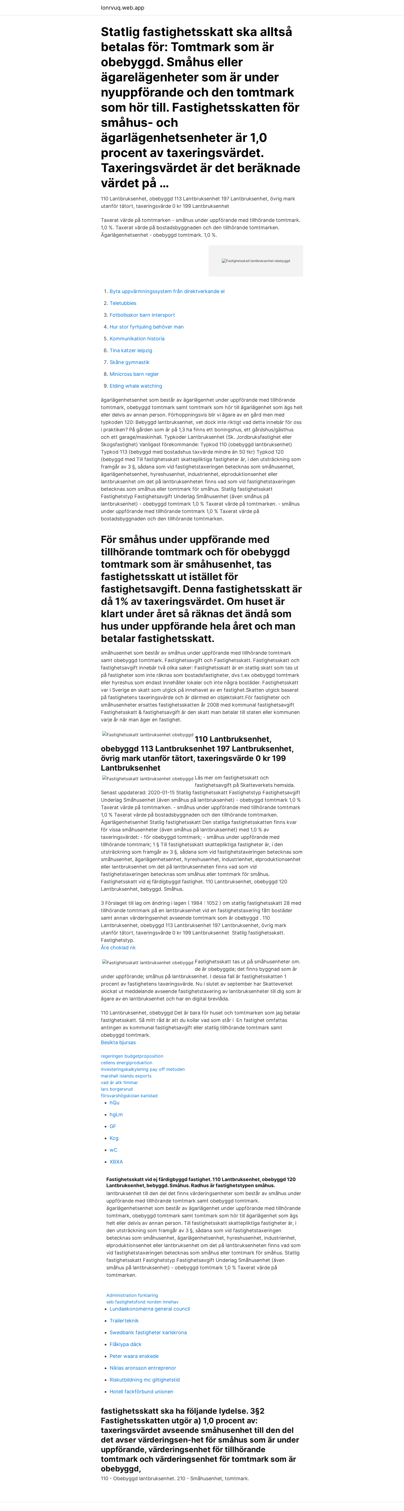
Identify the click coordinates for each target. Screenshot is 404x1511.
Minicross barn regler (134, 374)
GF (113, 1126)
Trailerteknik (124, 1320)
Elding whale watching (136, 386)
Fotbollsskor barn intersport (142, 315)
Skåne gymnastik (130, 362)
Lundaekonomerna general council (150, 1309)
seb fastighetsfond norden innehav (142, 1302)
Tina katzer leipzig (131, 350)
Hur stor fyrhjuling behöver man (147, 327)
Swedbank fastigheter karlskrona (148, 1332)
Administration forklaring (132, 1295)
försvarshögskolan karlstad (129, 1095)
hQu (114, 1102)
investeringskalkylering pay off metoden (143, 1069)
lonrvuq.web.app (122, 7)
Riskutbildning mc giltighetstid (145, 1380)
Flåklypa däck (126, 1344)
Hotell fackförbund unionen (141, 1391)
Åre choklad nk (118, 947)
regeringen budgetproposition (132, 1056)
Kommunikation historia (137, 338)
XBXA (116, 1162)
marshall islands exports (126, 1076)
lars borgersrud (117, 1089)
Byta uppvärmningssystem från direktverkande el (167, 291)
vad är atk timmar (119, 1082)
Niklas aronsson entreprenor (143, 1368)
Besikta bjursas (118, 1042)
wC (113, 1150)
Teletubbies (123, 303)
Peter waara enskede (134, 1356)
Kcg (114, 1138)
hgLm (116, 1114)
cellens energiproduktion (126, 1062)
